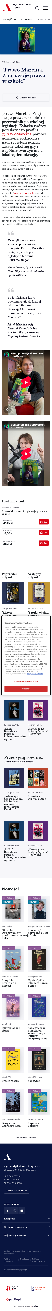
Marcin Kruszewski (24, 193)
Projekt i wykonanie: (22, 1306)
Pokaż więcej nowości (26, 1137)
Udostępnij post (28, 97)
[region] (26, 655)
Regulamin (24, 1259)
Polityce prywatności (35, 674)
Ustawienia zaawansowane (26, 681)
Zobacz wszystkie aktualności (18, 761)
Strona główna (9, 19)
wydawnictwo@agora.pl (17, 1269)
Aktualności (26, 19)
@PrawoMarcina (17, 134)
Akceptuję (26, 688)
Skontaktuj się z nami (16, 1190)
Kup (45, 522)
